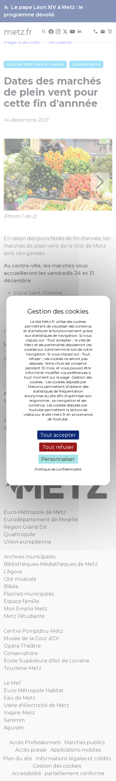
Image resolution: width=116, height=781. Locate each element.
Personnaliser (58, 459)
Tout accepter (58, 435)
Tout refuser (58, 447)
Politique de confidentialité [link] (58, 469)
